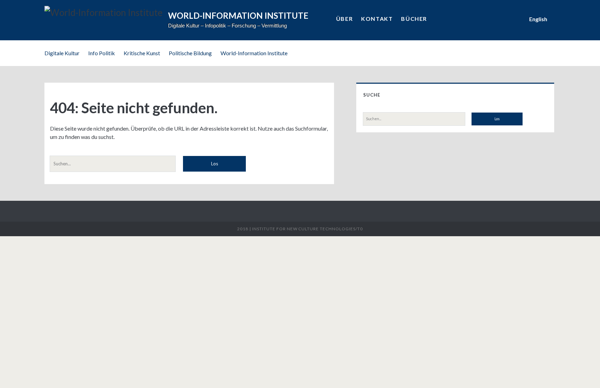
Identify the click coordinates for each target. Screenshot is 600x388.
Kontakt (377, 18)
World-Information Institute (254, 53)
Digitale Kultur (62, 53)
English (538, 19)
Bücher (414, 18)
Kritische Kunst (142, 53)
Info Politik (101, 53)
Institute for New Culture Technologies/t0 (307, 228)
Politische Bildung (190, 53)
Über (344, 18)
